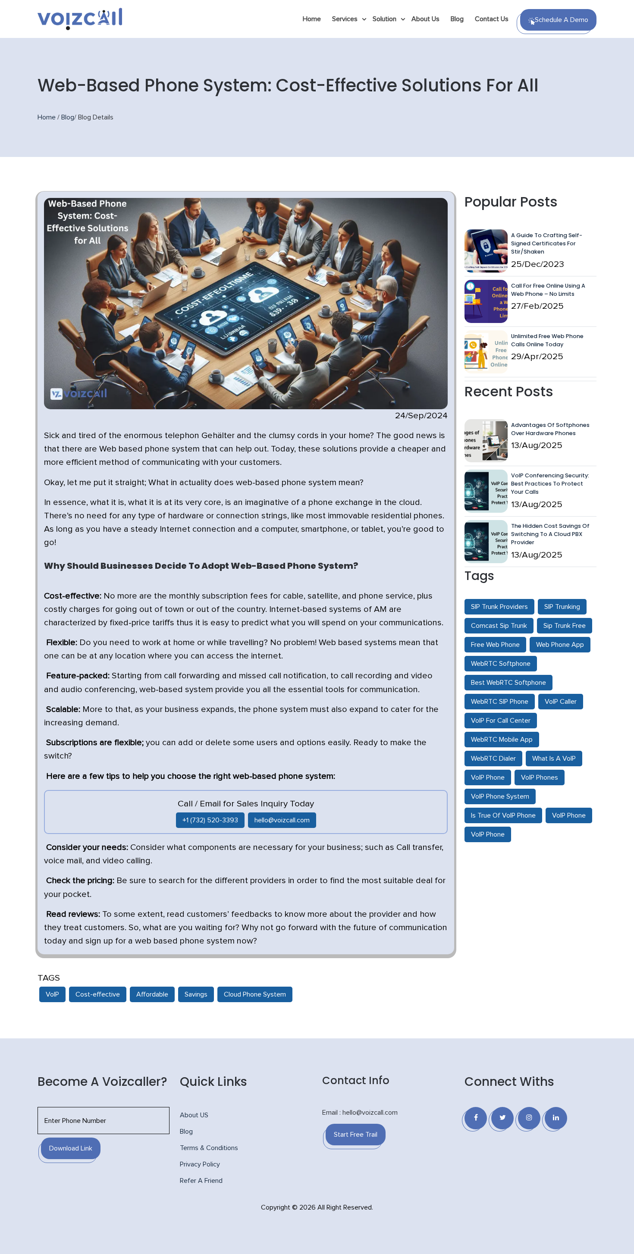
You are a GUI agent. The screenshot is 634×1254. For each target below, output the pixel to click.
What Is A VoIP (554, 758)
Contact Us (491, 19)
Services (345, 19)
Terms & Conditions (209, 1147)
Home (312, 19)
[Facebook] (476, 1118)
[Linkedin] (556, 1118)
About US (194, 1115)
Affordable (152, 994)
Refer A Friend (201, 1180)
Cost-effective (97, 994)
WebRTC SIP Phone (499, 701)
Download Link (70, 1148)
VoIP (52, 994)
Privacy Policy (200, 1164)
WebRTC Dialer (493, 758)
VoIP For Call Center (500, 720)
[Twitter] (502, 1118)
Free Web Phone (495, 644)
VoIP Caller (561, 701)
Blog (457, 19)
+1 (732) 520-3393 (210, 820)
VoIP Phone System (500, 796)
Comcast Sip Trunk (499, 625)
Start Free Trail (355, 1134)
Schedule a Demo (561, 19)
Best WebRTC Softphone (508, 682)
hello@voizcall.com (282, 820)
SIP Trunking (562, 606)
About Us (425, 19)
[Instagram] (529, 1118)
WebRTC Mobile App (502, 739)
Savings (196, 994)
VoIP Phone (488, 777)
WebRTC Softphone (500, 663)
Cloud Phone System (255, 994)
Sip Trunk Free (564, 625)
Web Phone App (560, 644)
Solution (384, 19)
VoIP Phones (539, 777)
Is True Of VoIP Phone (503, 815)
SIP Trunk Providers (499, 606)
